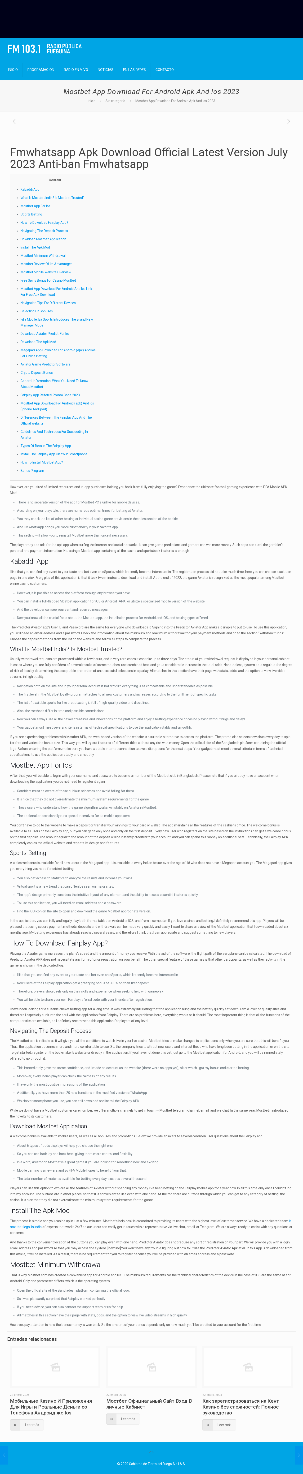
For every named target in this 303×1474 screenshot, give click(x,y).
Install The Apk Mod (35, 247)
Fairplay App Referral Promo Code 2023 (50, 395)
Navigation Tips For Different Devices (48, 303)
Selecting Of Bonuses (37, 311)
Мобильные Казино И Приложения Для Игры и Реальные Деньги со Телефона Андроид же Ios (51, 1407)
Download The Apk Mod (38, 342)
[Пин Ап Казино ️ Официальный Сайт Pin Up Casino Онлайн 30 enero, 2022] (299, 1455)
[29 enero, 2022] (4, 1455)
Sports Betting (31, 214)
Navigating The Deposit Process (44, 231)
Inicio (91, 101)
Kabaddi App (30, 189)
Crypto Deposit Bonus (37, 372)
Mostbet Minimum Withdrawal (43, 256)
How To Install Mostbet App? (42, 462)
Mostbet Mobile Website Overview (46, 272)
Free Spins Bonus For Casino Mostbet (48, 280)
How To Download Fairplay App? (44, 222)
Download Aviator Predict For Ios (45, 333)
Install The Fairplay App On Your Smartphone (54, 454)
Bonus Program (32, 471)
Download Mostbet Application (43, 239)
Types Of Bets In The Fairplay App (46, 446)
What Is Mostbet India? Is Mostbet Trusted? (53, 198)
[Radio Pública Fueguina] (45, 48)
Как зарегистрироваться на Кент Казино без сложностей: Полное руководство (240, 1407)
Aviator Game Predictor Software (46, 364)
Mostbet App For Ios (35, 206)
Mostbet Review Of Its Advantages (46, 264)
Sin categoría (115, 101)
